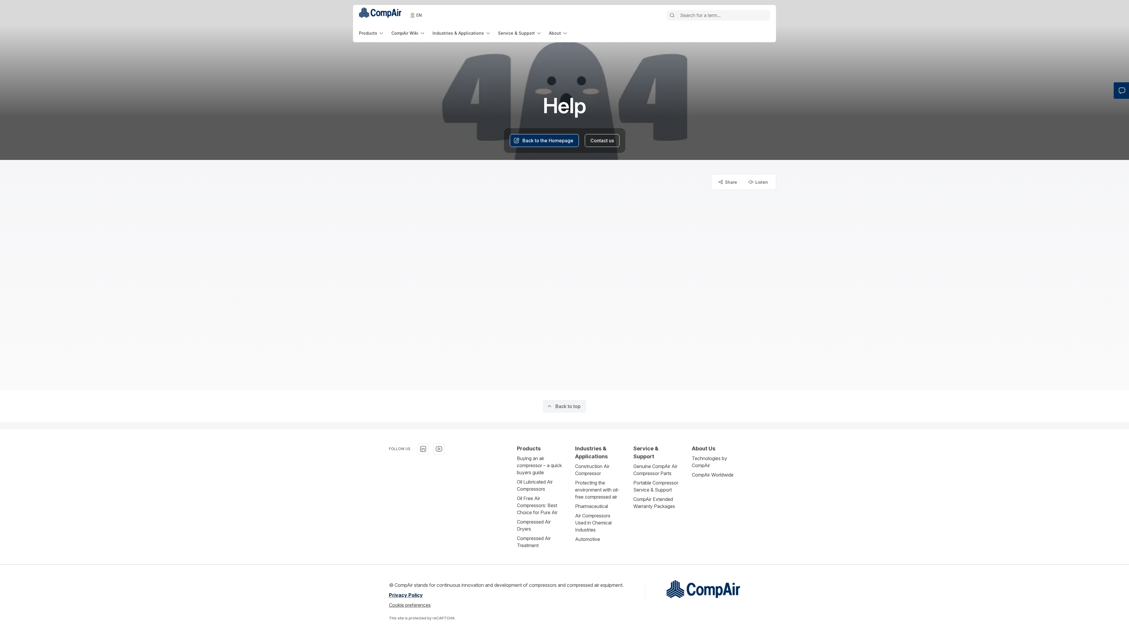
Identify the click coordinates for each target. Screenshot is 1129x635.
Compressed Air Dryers (534, 525)
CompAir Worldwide (713, 475)
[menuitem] (371, 33)
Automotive (587, 539)
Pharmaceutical (591, 506)
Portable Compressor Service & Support (655, 486)
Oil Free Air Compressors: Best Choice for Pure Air (537, 505)
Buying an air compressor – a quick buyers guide (539, 465)
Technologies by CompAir (709, 461)
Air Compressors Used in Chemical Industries (593, 523)
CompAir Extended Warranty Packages (654, 502)
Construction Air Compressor (592, 469)
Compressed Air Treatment (534, 541)
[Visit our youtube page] (439, 448)
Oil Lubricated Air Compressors (535, 485)
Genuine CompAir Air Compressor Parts (655, 469)
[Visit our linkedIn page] (423, 448)
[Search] (672, 15)
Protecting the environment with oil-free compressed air (597, 490)
